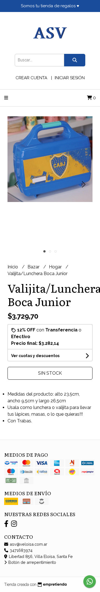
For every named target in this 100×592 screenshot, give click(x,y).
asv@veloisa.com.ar (28, 544)
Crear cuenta (31, 77)
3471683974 (20, 550)
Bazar (34, 266)
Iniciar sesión (70, 77)
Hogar (56, 266)
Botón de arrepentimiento (31, 562)
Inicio (13, 266)
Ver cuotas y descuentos (35, 355)
